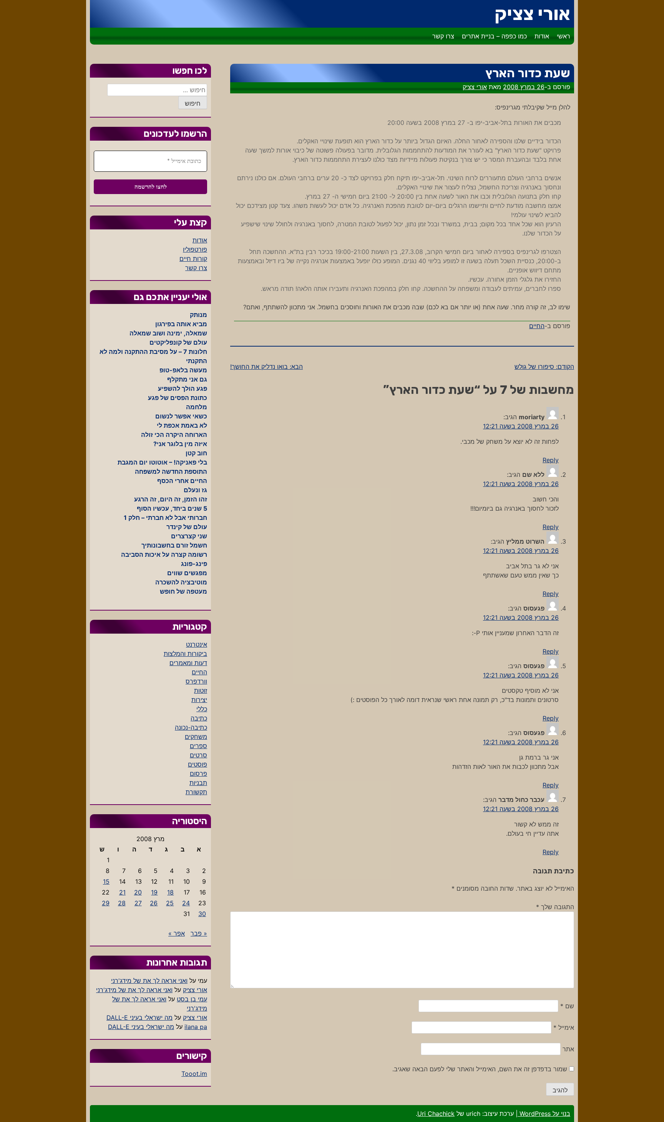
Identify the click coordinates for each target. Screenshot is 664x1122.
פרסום (198, 773)
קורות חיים (193, 258)
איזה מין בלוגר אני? (180, 444)
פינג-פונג (194, 564)
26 (154, 903)
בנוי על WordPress (544, 1113)
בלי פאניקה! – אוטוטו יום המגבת (162, 462)
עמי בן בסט (192, 999)
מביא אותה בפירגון (181, 324)
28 (122, 903)
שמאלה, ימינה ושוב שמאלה (168, 333)
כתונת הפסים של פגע (177, 398)
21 (122, 892)
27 (138, 903)
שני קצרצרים (189, 536)
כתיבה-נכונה (191, 727)
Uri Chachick (436, 1113)
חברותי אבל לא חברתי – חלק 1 (165, 517)
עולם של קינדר (186, 527)
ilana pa (195, 1027)
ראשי (563, 36)
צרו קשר (443, 36)
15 (106, 881)
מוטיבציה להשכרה (181, 582)
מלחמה (196, 407)
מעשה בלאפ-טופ (183, 370)
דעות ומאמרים (188, 663)
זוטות (200, 690)
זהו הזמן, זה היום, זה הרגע (170, 499)
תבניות (198, 783)
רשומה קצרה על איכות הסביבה (164, 554)
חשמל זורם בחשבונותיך (174, 545)
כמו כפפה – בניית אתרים (494, 36)
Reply (551, 460)
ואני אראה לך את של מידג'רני (149, 980)
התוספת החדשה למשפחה (171, 471)
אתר (568, 1049)
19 (154, 892)
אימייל (563, 1027)
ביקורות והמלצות (185, 653)
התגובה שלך (555, 907)
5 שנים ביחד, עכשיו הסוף (172, 508)
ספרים (198, 746)
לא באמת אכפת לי (182, 425)
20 (138, 892)
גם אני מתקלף (187, 379)
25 (170, 903)
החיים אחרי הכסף (182, 481)
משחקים (196, 736)
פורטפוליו (195, 249)
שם (567, 1006)
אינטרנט (196, 644)
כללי (201, 709)
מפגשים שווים (187, 573)
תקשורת (196, 792)
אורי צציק (532, 14)
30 (202, 914)
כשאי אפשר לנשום (181, 416)
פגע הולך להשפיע (182, 388)
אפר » (176, 933)
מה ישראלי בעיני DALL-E (139, 1017)
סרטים (198, 755)
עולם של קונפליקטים (178, 342)
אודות (542, 36)
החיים (536, 326)
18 (170, 892)
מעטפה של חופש (183, 591)
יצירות (199, 700)
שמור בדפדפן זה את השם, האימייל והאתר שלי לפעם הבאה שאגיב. (479, 1069)
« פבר (199, 933)
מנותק (198, 315)
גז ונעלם (195, 490)
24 (186, 903)
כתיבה (199, 718)
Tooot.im (194, 1073)
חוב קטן (196, 453)
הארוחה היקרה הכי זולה (174, 434)
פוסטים (197, 764)
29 (106, 903)
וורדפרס (196, 681)
